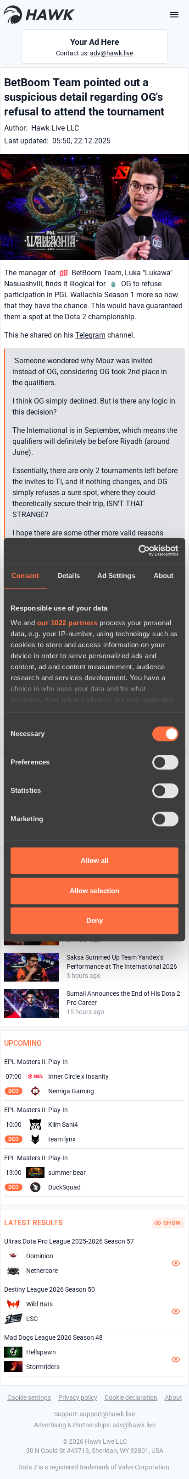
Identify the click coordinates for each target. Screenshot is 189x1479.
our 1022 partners (67, 623)
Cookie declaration (131, 1397)
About (173, 1397)
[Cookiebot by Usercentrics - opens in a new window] (138, 551)
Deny (94, 920)
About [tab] (164, 575)
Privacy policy (77, 1397)
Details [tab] (68, 575)
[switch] (165, 762)
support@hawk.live (107, 1414)
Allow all (95, 860)
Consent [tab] (25, 575)
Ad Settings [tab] (116, 575)
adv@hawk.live (111, 53)
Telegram (90, 335)
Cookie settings (29, 1397)
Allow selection (95, 891)
